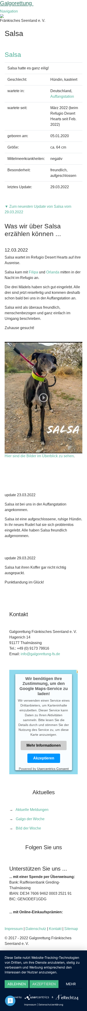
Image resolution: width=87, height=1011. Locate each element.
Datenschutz (36, 929)
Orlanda (52, 272)
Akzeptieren (43, 758)
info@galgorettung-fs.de (40, 654)
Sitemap (71, 929)
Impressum (14, 929)
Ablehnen (16, 984)
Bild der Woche (28, 828)
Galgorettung (16, 3)
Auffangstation (62, 96)
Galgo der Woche (30, 819)
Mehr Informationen (43, 745)
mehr (71, 984)
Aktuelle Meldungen (32, 810)
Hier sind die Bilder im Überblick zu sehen (39, 456)
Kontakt (55, 929)
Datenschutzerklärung (51, 1004)
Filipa (33, 272)
